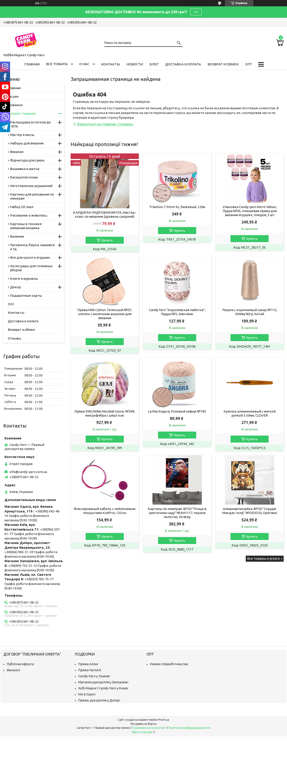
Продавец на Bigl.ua (143, 723)
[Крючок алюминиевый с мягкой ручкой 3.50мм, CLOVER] (249, 382)
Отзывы (14, 338)
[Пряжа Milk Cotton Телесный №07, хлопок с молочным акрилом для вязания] (105, 281)
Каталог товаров (21, 113)
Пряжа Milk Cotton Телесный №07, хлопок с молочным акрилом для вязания (104, 314)
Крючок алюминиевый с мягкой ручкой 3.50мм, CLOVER (250, 413)
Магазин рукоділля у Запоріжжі (103, 682)
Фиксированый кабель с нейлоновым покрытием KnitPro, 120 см (104, 511)
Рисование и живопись (28, 215)
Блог (154, 64)
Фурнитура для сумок (27, 160)
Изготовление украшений (31, 186)
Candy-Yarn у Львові (94, 676)
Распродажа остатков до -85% (30, 124)
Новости (134, 64)
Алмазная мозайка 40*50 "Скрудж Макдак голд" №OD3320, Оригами (249, 511)
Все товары (56, 64)
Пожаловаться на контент (149, 727)
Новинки (15, 105)
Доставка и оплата (183, 64)
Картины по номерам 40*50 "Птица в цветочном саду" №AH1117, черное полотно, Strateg (177, 513)
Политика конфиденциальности (189, 727)
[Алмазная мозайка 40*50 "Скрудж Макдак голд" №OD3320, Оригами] (249, 480)
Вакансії (13, 670)
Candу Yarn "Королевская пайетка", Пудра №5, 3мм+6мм (177, 312)
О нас (84, 64)
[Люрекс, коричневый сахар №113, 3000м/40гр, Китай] (249, 281)
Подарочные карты (26, 295)
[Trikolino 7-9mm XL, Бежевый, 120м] (177, 178)
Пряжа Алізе (88, 664)
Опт (248, 64)
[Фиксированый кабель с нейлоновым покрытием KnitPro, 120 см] (105, 480)
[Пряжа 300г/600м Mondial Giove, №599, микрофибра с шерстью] (105, 382)
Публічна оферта (20, 664)
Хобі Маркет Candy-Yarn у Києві (103, 688)
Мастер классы (22, 135)
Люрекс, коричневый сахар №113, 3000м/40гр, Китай (249, 312)
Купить (107, 240)
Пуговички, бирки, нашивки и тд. (32, 247)
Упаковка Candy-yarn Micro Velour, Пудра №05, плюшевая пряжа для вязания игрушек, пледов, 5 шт (250, 211)
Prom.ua (163, 719)
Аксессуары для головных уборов (31, 268)
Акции (13, 96)
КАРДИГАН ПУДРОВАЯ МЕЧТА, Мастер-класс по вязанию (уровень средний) (104, 214)
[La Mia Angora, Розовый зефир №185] (177, 382)
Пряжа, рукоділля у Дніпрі (99, 700)
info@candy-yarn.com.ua (28, 472)
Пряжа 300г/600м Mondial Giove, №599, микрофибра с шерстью (104, 413)
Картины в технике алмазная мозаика (26, 226)
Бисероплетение (24, 177)
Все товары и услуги (263, 558)
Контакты (110, 64)
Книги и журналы (24, 278)
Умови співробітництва (169, 664)
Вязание (17, 152)
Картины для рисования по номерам (32, 196)
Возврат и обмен (223, 64)
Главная (31, 64)
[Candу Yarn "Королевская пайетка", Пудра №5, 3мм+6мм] (177, 281)
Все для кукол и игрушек (30, 257)
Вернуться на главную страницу (105, 124)
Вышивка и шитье (24, 169)
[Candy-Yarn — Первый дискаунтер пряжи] (25, 39)
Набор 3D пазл (21, 207)
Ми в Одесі (87, 694)
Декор (15, 287)
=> (196, 12)
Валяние (17, 236)
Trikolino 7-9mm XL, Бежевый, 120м (177, 207)
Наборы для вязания (26, 143)
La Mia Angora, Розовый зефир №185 (177, 411)
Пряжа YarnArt (89, 670)
